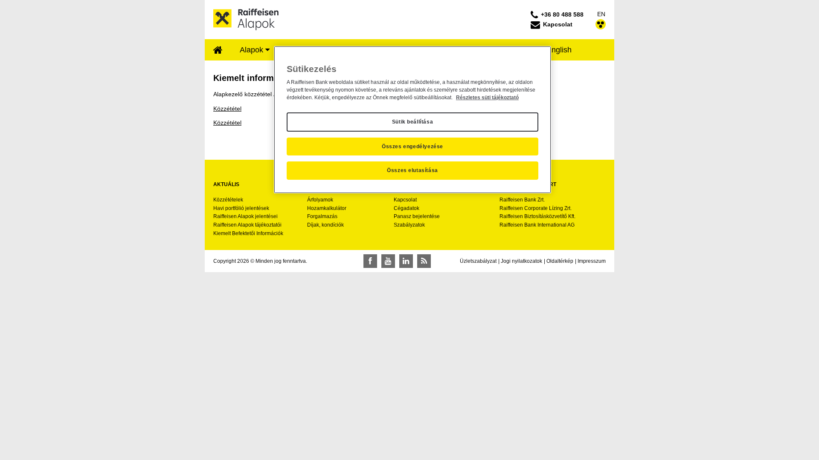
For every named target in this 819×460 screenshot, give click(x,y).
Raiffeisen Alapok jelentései (245, 216)
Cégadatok (406, 208)
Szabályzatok (409, 225)
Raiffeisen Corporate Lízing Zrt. (536, 208)
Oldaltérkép (559, 261)
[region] (412, 119)
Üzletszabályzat (478, 261)
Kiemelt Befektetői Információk (248, 233)
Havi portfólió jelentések (241, 208)
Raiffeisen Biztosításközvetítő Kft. (537, 216)
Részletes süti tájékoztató (487, 98)
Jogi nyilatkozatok (521, 261)
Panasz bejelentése (417, 216)
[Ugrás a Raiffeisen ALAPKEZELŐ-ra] (246, 19)
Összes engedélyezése (412, 147)
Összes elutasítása (412, 170)
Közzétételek (228, 200)
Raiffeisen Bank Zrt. (522, 200)
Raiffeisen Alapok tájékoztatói (247, 225)
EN (601, 14)
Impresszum (592, 261)
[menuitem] (218, 50)
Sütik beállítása (412, 122)
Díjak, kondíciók (325, 225)
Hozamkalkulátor (326, 208)
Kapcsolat (405, 200)
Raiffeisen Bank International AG (537, 225)
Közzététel (227, 108)
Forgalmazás (322, 216)
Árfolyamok (320, 200)
